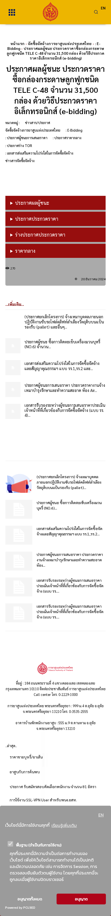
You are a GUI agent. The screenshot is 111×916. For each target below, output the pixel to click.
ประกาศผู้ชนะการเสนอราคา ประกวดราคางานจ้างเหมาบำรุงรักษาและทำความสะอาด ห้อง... (70, 560)
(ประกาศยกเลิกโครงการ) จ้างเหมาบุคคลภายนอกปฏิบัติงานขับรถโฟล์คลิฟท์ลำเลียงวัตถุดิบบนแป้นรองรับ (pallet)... (69, 482)
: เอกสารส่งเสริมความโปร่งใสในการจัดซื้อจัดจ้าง (39, 153)
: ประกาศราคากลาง (67, 137)
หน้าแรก (18, 43)
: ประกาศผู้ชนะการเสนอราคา (26, 137)
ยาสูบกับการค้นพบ (25, 771)
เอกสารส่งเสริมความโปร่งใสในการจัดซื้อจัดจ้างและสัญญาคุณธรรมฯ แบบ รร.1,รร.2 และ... (62, 366)
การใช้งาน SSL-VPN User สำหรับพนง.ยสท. (43, 799)
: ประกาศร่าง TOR (18, 145)
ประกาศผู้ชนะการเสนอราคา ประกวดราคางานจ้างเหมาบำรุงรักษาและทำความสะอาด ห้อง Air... (65, 387)
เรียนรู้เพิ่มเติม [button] (64, 825)
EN (101, 815)
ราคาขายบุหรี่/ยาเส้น (26, 756)
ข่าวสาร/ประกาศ (37, 122)
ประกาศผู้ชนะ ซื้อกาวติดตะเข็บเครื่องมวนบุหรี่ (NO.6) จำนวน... (62, 344)
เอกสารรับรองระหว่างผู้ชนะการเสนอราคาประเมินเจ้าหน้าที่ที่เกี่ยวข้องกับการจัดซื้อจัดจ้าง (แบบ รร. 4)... (65, 410)
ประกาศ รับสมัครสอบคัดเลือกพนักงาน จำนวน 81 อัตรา (53, 786)
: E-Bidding (74, 130)
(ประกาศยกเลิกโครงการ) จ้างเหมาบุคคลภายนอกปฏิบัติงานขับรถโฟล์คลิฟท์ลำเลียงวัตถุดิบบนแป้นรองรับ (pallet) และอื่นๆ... (64, 321)
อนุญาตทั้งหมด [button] (30, 899)
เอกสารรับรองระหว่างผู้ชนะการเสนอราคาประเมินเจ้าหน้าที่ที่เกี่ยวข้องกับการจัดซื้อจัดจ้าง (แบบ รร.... (70, 585)
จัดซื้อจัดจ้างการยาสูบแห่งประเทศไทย (60, 43)
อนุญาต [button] (81, 899)
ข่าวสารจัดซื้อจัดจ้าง (19, 160)
